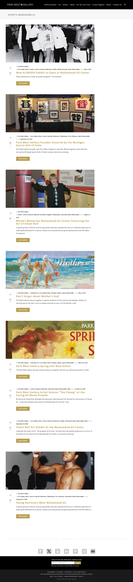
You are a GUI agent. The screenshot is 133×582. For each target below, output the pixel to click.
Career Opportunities (70, 576)
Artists (65, 5)
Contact (60, 576)
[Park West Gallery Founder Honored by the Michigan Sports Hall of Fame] (50, 113)
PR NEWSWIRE (51, 572)
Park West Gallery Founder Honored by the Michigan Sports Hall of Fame (50, 144)
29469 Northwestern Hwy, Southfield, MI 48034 (79, 574)
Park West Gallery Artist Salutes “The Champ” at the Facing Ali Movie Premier (50, 394)
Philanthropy (63, 136)
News (109, 5)
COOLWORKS (59, 572)
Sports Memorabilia (73, 69)
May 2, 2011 (87, 69)
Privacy (81, 576)
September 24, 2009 (22, 424)
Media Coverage (62, 69)
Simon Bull (64, 214)
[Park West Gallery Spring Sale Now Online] (50, 340)
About (72, 5)
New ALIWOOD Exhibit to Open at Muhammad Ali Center (53, 72)
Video (68, 389)
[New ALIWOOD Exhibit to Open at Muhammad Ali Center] (50, 43)
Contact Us (117, 5)
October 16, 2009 (80, 389)
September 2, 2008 (21, 499)
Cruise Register (98, 5)
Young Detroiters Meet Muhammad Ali (41, 502)
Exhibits (54, 69)
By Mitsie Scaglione (46, 214)
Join (77, 563)
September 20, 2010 (26, 139)
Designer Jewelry (56, 293)
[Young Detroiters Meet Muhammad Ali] (50, 471)
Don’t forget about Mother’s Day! (37, 296)
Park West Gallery (23, 66)
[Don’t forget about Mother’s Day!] (50, 270)
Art (59, 5)
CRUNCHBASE (68, 572)
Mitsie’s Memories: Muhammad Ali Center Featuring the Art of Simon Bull (52, 222)
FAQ (56, 576)
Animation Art (34, 293)
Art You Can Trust (83, 5)
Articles (31, 69)
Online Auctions (50, 5)
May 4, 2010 (82, 293)
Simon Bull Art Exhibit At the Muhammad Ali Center (50, 427)
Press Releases (73, 136)
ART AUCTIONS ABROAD (79, 572)
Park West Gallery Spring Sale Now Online (43, 366)
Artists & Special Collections (43, 69)
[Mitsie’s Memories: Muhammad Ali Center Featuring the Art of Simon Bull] (50, 189)
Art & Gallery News (23, 69)
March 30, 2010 (83, 363)
